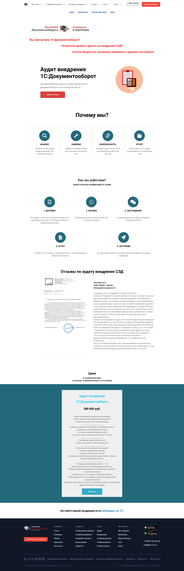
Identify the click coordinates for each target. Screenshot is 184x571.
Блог (120, 542)
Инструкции (123, 531)
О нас (116, 4)
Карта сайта (155, 559)
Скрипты (79, 546)
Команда (58, 534)
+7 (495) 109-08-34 (133, 3)
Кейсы (57, 538)
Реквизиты (130, 559)
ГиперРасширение (83, 534)
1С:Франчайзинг (104, 542)
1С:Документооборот (54, 4)
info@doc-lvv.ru (150, 545)
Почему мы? (83, 12)
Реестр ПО (142, 559)
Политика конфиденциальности (109, 559)
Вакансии (58, 542)
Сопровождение (104, 538)
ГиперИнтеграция (83, 538)
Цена (113, 12)
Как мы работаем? (99, 12)
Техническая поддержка (36, 539)
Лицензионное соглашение (81, 559)
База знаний (80, 542)
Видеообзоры (124, 538)
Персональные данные (57, 559)
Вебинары (122, 534)
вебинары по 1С (112, 510)
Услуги (94, 4)
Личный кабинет (151, 4)
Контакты (58, 546)
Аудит (72, 12)
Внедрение (102, 534)
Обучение (35, 4)
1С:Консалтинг (103, 546)
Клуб (105, 4)
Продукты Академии (77, 4)
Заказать (92, 492)
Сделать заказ (53, 95)
